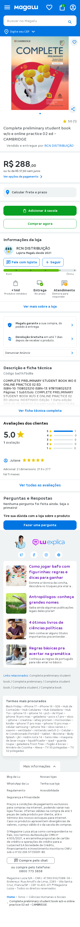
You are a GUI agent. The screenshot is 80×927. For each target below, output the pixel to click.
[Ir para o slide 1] (40, 113)
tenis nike (51, 737)
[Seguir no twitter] (21, 554)
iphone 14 (35, 713)
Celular (66, 730)
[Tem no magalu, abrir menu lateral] (7, 7)
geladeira (39, 716)
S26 (57, 706)
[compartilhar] (73, 109)
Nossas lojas (48, 776)
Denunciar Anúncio (17, 352)
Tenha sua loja (50, 783)
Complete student (25, 687)
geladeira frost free (30, 744)
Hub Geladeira (53, 709)
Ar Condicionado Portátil (22, 733)
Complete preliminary (27, 681)
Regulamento (16, 790)
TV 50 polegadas (56, 747)
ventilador (25, 730)
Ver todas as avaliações (40, 485)
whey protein (43, 720)
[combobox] (40, 20)
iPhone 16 (46, 706)
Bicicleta (58, 733)
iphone (12, 720)
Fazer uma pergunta (40, 525)
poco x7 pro (56, 716)
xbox (70, 716)
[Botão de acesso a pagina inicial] (27, 7)
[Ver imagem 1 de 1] (40, 73)
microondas (63, 720)
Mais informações (36, 766)
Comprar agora (40, 223)
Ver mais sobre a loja (40, 306)
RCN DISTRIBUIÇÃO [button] (59, 145)
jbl (18, 737)
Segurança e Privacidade (23, 797)
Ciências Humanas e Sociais (47, 897)
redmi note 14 (32, 737)
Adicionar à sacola (42, 210)
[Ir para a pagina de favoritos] (49, 7)
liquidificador (36, 740)
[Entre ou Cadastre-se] (73, 7)
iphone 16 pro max (18, 716)
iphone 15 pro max (56, 723)
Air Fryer (57, 713)
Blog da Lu (13, 776)
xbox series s (56, 727)
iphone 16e (38, 727)
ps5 (47, 713)
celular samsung (17, 727)
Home (11, 897)
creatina (26, 720)
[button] (69, 22)
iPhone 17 (30, 706)
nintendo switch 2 (46, 730)
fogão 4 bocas (56, 744)
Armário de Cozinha (19, 747)
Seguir (55, 262)
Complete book (51, 687)
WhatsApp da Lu (18, 783)
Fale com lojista (24, 262)
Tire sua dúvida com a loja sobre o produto (36, 516)
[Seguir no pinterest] (58, 554)
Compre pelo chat (33, 860)
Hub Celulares (31, 709)
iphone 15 (19, 713)
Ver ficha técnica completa (40, 410)
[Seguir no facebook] (34, 554)
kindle (10, 723)
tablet (46, 733)
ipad (51, 740)
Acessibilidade (49, 790)
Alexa (38, 747)
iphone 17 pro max (29, 723)
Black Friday (14, 706)
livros (21, 897)
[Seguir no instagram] (46, 554)
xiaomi (10, 730)
